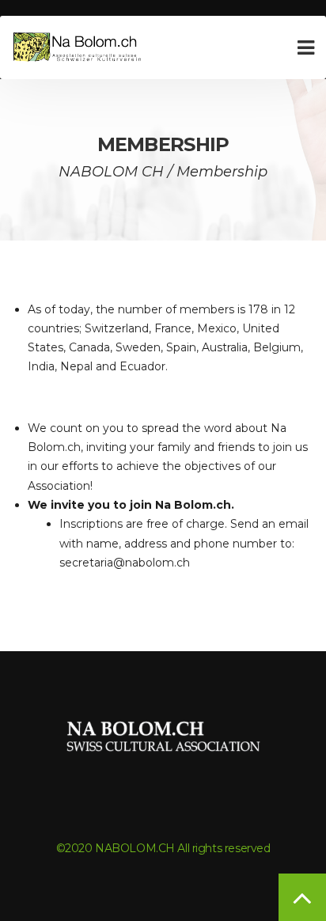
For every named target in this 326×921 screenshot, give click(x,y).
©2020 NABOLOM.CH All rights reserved (163, 848)
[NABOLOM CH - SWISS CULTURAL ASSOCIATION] (79, 48)
